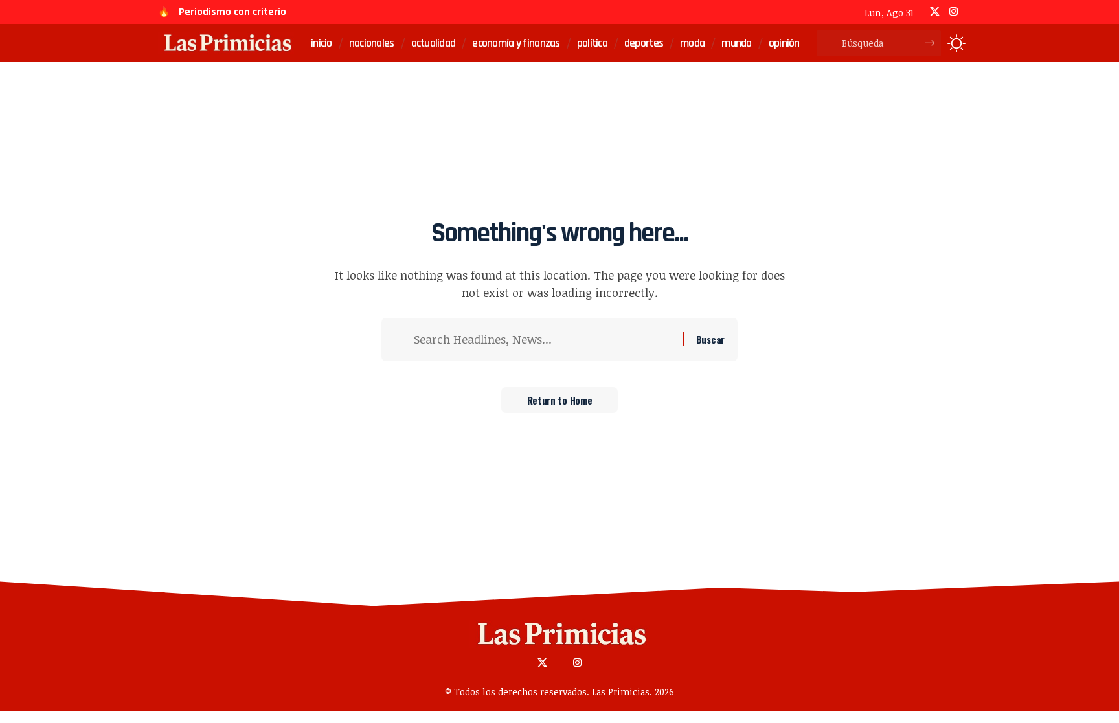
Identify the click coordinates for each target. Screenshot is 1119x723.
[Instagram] (953, 12)
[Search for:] (543, 339)
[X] (935, 12)
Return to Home (560, 400)
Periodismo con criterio (232, 12)
